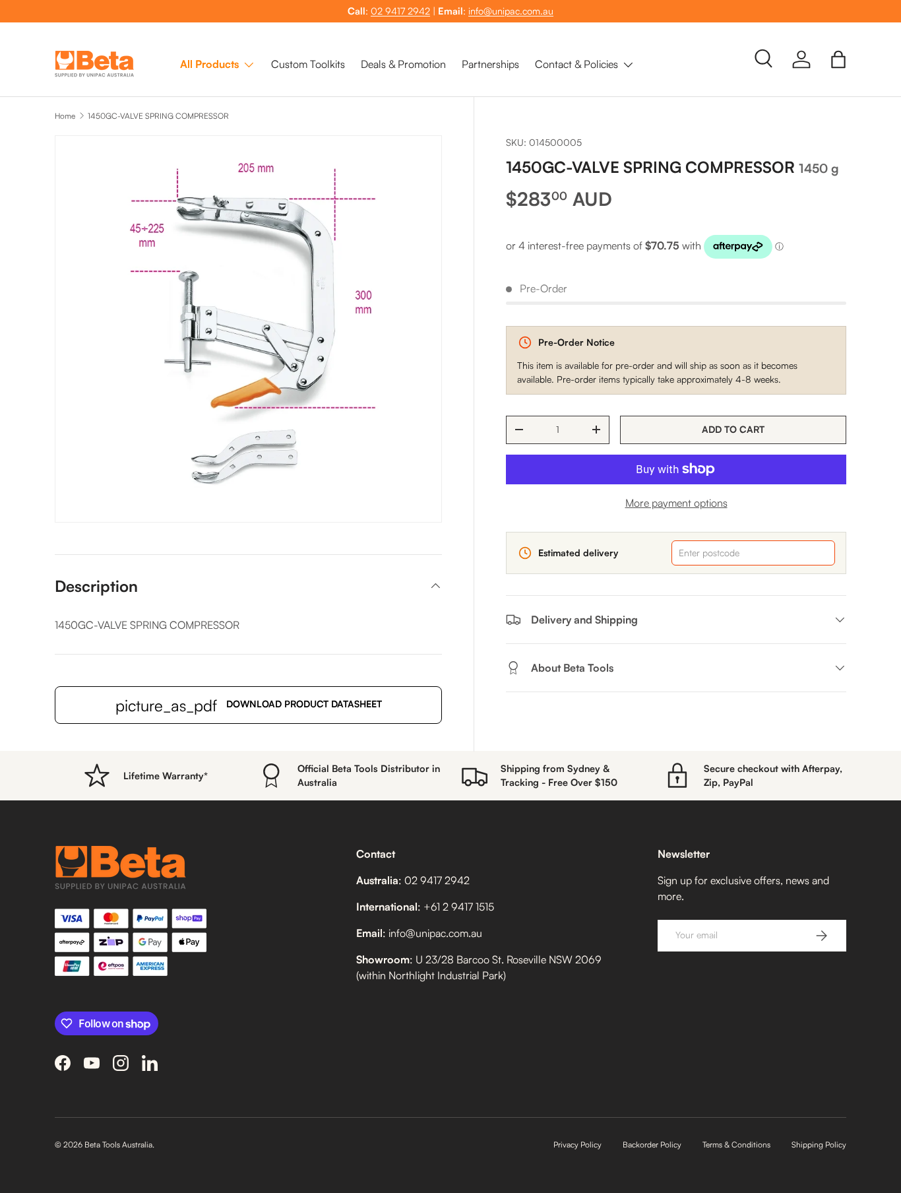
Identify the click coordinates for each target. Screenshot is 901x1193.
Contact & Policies (576, 64)
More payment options (676, 502)
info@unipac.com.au (510, 10)
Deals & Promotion (403, 64)
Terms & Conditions (736, 1144)
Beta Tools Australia (118, 1144)
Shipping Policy (819, 1144)
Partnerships (490, 64)
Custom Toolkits (308, 64)
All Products (209, 64)
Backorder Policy (652, 1144)
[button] (838, 59)
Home (65, 116)
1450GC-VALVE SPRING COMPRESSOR (158, 116)
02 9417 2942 (400, 10)
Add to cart (733, 429)
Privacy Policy (577, 1144)
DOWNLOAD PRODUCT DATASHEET (248, 705)
